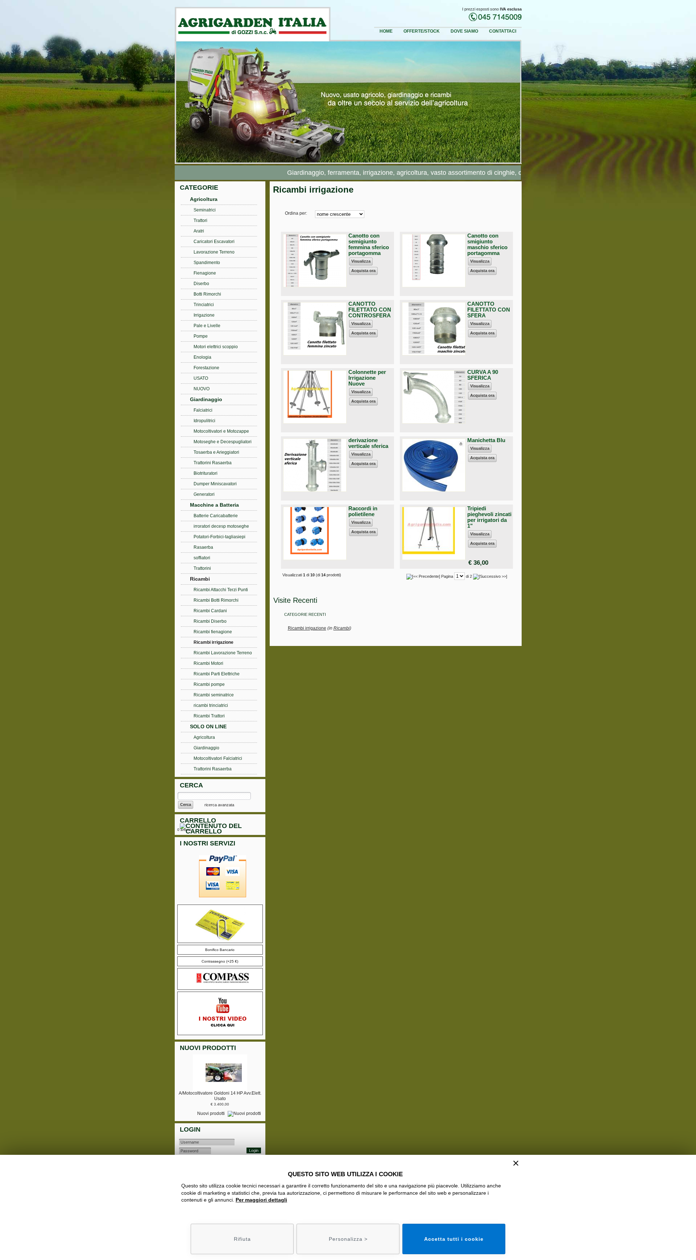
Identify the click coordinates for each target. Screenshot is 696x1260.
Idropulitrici (204, 420)
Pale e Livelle (207, 325)
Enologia (202, 357)
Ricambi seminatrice (214, 694)
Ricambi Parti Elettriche (217, 673)
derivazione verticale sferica (368, 443)
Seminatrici (205, 210)
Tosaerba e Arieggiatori (216, 452)
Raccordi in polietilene (362, 511)
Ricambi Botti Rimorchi (216, 600)
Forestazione (206, 367)
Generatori (204, 494)
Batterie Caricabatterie (216, 515)
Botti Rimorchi (207, 294)
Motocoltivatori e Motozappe (221, 431)
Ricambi (342, 628)
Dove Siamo (464, 31)
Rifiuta (242, 1239)
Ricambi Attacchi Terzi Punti (221, 589)
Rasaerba (203, 547)
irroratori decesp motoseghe (221, 526)
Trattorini (202, 568)
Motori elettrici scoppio (216, 346)
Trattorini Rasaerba (213, 462)
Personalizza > (348, 1239)
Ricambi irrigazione (307, 628)
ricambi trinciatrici (211, 705)
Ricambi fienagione (213, 631)
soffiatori (202, 557)
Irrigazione (204, 315)
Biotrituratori (206, 473)
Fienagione (205, 273)
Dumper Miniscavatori (215, 483)
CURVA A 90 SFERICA (482, 375)
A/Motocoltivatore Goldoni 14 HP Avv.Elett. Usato (220, 1096)
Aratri (199, 231)
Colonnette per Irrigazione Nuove (367, 378)
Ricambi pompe (209, 684)
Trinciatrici (204, 304)
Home (386, 31)
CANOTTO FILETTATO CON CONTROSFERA (369, 309)
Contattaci (502, 31)
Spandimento (207, 262)
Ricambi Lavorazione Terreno (223, 652)
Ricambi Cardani (210, 610)
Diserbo (201, 283)
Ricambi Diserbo (210, 621)
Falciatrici (203, 410)
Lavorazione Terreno (214, 252)
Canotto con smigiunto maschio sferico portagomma (487, 244)
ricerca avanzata (219, 805)
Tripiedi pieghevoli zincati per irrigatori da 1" (489, 517)
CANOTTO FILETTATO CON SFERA (488, 309)
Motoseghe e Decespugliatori (223, 441)
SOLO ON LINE (208, 726)
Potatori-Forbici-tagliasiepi (219, 536)
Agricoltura (204, 199)
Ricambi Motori (208, 663)
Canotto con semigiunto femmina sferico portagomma (368, 244)
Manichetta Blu (486, 440)
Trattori (200, 220)
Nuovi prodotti (211, 1113)
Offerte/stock (421, 31)
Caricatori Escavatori (214, 241)
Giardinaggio (206, 399)
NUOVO (202, 388)
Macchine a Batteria (214, 505)
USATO (201, 378)
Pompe (201, 336)
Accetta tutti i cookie (454, 1239)
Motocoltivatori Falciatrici (218, 758)
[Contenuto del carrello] (221, 829)
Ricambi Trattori (209, 715)
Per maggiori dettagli (261, 1200)
